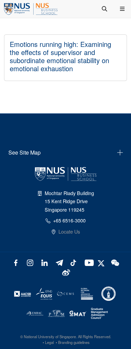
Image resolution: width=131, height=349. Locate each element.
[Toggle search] (105, 9)
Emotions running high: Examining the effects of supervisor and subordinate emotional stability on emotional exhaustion (60, 56)
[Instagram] (30, 262)
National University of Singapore (50, 336)
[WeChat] (114, 262)
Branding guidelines (74, 342)
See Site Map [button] (24, 152)
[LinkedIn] (44, 262)
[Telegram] (59, 262)
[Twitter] (102, 262)
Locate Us (69, 231)
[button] (123, 9)
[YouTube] (88, 262)
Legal (49, 342)
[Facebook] (16, 262)
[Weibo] (65, 272)
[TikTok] (73, 262)
